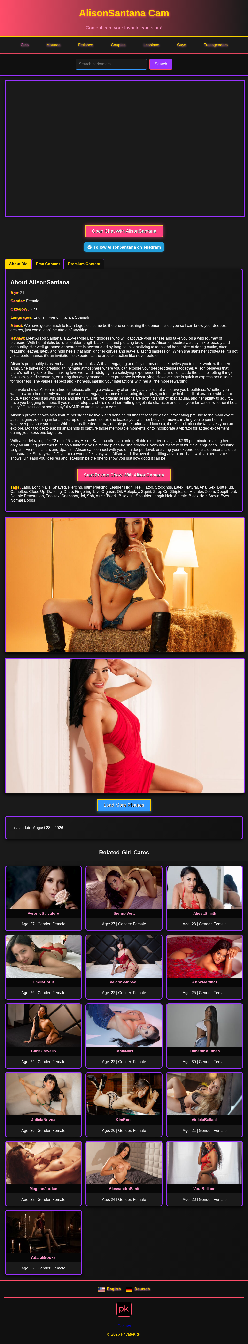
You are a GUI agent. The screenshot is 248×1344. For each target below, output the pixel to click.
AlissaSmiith (204, 913)
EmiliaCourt (43, 982)
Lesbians (151, 45)
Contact (124, 1326)
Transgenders (216, 45)
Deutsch (142, 1289)
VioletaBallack (205, 1120)
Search (161, 64)
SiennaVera (124, 913)
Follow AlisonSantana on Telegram (127, 247)
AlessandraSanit (124, 1189)
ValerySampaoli (124, 982)
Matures (53, 45)
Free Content (48, 264)
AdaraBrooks (43, 1257)
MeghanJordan (43, 1189)
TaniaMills (124, 1051)
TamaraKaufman (205, 1051)
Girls (25, 45)
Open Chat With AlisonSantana (124, 231)
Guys (181, 45)
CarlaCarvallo (43, 1051)
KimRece (124, 1120)
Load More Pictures (124, 805)
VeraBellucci (204, 1189)
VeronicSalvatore (43, 913)
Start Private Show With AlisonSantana (124, 474)
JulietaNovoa (43, 1120)
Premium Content (84, 264)
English (114, 1289)
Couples (118, 45)
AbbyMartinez (204, 982)
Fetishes (85, 45)
